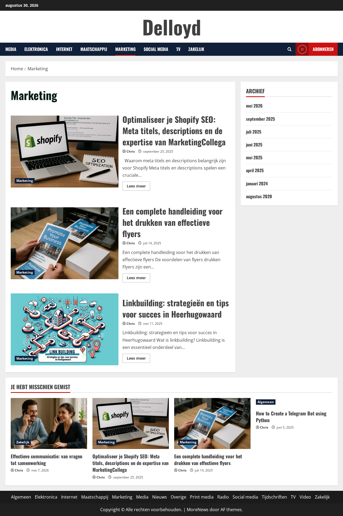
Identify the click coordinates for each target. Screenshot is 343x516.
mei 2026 (254, 105)
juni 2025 (254, 144)
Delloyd (171, 26)
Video (305, 497)
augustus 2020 (259, 196)
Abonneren (323, 49)
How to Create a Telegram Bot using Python (291, 416)
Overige (178, 497)
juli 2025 (253, 131)
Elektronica (36, 49)
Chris (130, 151)
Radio (223, 497)
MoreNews (197, 510)
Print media (202, 497)
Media (10, 49)
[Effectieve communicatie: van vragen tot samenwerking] (49, 423)
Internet (64, 49)
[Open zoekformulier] (290, 49)
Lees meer (138, 185)
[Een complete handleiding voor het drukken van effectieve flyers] (212, 423)
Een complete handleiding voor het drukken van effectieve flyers (64, 243)
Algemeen (266, 402)
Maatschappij (93, 49)
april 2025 (255, 170)
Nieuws (159, 497)
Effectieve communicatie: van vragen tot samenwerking (46, 459)
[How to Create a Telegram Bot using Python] (294, 402)
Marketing (125, 49)
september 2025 (260, 119)
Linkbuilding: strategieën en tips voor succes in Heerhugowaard (64, 329)
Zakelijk (196, 49)
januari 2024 (257, 183)
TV (178, 49)
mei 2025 (254, 157)
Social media (156, 49)
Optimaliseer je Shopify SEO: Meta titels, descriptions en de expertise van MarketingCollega (64, 151)
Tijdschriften (274, 497)
